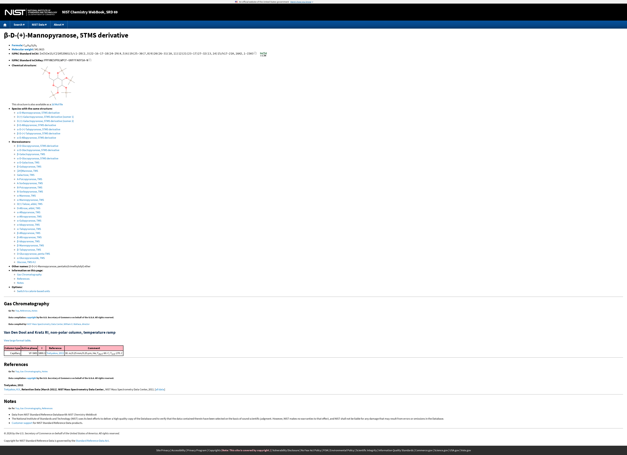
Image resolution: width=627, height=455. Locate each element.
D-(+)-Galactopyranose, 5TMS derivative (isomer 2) (45, 121)
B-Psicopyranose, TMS (29, 187)
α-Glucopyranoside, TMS (31, 258)
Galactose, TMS (25, 175)
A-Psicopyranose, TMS (29, 179)
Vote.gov (466, 450)
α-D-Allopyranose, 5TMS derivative (36, 137)
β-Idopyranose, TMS (28, 241)
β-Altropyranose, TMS (29, 237)
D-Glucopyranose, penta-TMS (33, 253)
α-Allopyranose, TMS (28, 212)
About (58, 24)
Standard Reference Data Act (92, 440)
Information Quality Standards (395, 450)
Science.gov (441, 450)
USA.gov (454, 450)
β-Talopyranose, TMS (29, 249)
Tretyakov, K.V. (12, 389)
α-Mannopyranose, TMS (30, 200)
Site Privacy (163, 450)
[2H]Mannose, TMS (27, 171)
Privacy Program (197, 450)
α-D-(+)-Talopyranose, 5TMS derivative (38, 129)
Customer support (22, 423)
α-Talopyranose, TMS (29, 229)
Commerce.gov (424, 450)
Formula (17, 45)
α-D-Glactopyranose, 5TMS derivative (38, 150)
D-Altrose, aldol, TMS (28, 208)
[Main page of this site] (5, 25)
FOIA (325, 450)
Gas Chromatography (29, 274)
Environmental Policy (342, 450)
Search (18, 24)
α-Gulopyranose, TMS (29, 220)
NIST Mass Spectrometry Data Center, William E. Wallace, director (58, 324)
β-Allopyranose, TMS (28, 233)
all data (160, 389)
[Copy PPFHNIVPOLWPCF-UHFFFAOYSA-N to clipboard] (90, 60)
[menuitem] (5, 25)
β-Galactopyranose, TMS (31, 154)
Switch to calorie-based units (33, 291)
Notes (20, 283)
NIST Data (38, 24)
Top (17, 310)
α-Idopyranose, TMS (28, 224)
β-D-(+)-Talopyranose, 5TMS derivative (38, 133)
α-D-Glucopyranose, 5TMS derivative (37, 158)
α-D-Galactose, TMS (28, 162)
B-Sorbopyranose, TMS (30, 191)
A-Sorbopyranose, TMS (30, 183)
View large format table (17, 340)
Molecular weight (22, 49)
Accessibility (178, 450)
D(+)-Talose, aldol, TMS (29, 204)
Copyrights (214, 450)
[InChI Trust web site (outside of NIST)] (263, 56)
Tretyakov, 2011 (55, 353)
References (23, 278)
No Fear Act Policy (311, 450)
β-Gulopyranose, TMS (29, 166)
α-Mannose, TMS (26, 195)
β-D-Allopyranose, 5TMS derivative (36, 125)
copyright (31, 317)
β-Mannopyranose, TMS (30, 245)
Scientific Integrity (366, 450)
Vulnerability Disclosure (286, 450)
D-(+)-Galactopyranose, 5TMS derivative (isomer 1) (45, 117)
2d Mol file (57, 104)
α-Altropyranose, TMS (29, 216)
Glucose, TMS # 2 (26, 262)
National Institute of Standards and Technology (31, 12)
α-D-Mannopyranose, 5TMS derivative (38, 112)
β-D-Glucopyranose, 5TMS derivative (37, 146)
